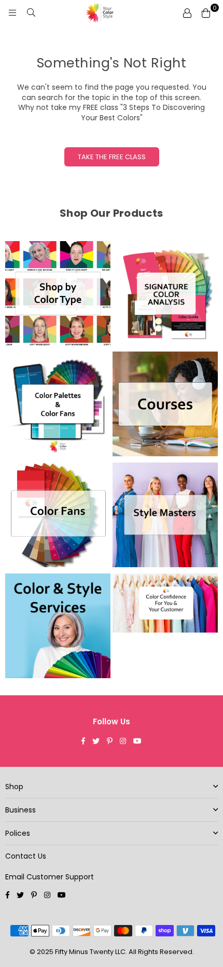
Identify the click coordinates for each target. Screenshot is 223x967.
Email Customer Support (49, 877)
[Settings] (187, 13)
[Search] (31, 13)
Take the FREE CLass (112, 157)
